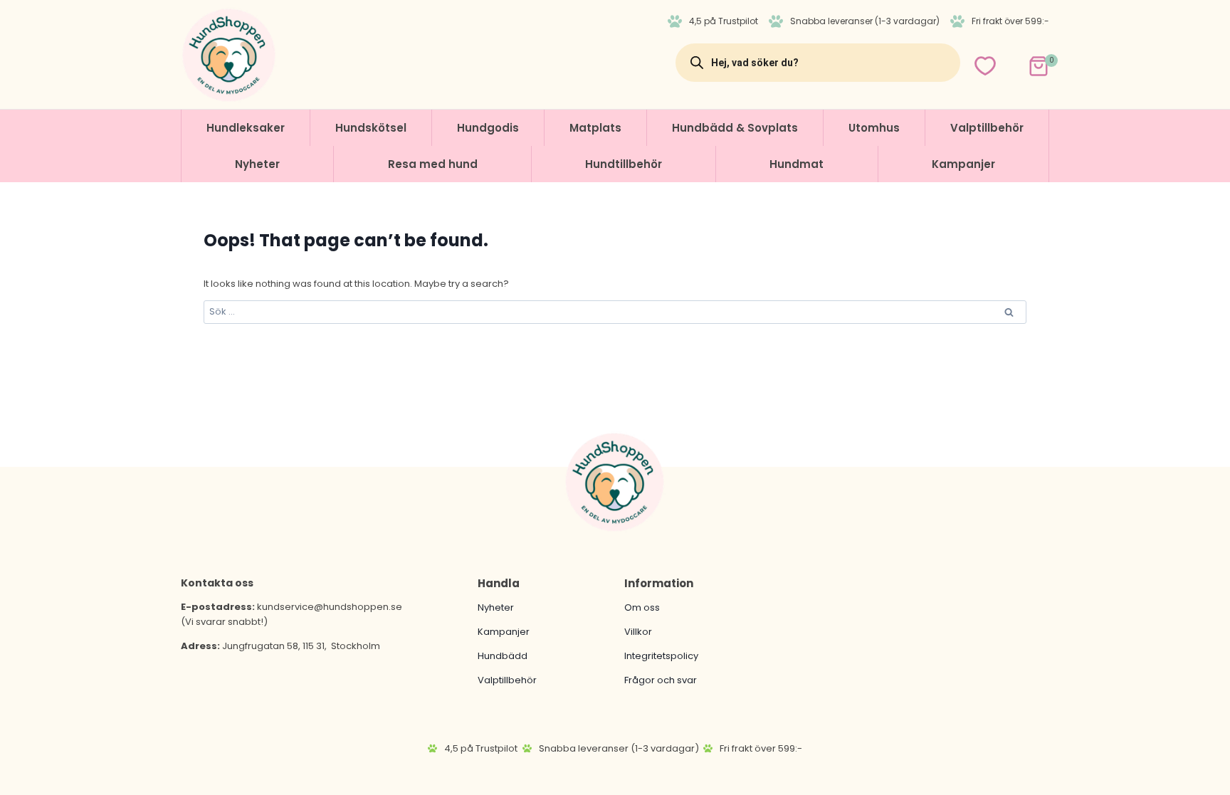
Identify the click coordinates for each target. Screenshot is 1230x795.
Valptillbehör (987, 127)
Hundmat (796, 164)
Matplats (595, 127)
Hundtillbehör (623, 164)
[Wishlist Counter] (985, 66)
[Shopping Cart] (1026, 62)
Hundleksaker (245, 127)
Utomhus (874, 127)
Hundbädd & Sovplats (735, 127)
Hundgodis (488, 127)
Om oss (642, 607)
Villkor (638, 631)
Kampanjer (963, 164)
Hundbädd (502, 656)
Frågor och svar (660, 680)
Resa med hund (433, 164)
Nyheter (257, 164)
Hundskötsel (370, 127)
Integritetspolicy (661, 656)
